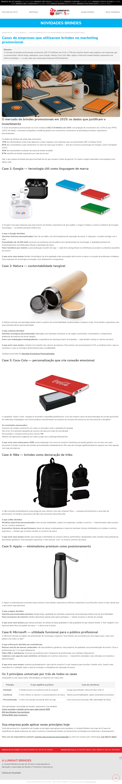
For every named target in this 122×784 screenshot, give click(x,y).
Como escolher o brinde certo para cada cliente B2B (26, 709)
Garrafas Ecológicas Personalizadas (38, 353)
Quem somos (87, 12)
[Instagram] (120, 758)
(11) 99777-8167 (94, 4)
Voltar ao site (10, 12)
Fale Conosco (113, 12)
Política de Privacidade (11, 772)
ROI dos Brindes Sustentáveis (16, 712)
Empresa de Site (91, 782)
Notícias (33, 12)
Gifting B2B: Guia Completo (14, 715)
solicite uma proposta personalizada (52, 737)
